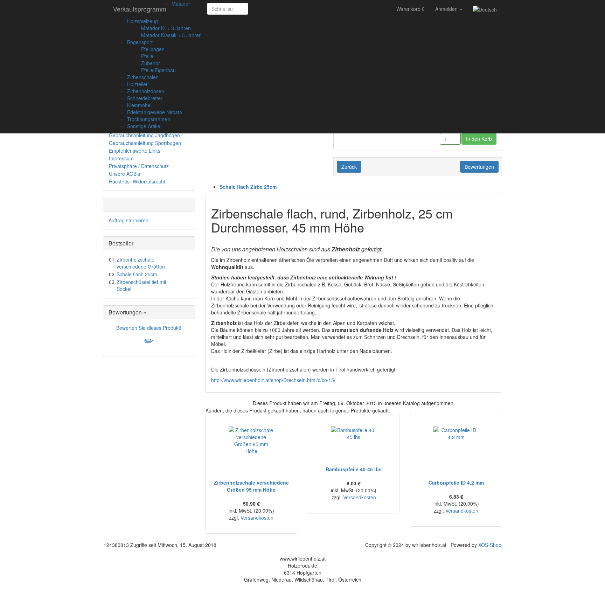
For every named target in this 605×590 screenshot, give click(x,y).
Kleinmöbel (139, 105)
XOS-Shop (489, 544)
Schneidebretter (144, 98)
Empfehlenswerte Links (134, 150)
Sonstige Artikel (144, 126)
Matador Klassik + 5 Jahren (171, 35)
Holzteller (137, 84)
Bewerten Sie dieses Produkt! (148, 327)
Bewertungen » (127, 312)
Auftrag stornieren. (129, 220)
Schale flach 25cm (137, 274)
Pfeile (147, 56)
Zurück (349, 166)
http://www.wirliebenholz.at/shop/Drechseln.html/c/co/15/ (273, 379)
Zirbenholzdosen (145, 91)
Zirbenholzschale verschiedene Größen (141, 263)
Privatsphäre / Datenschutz (139, 165)
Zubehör (150, 63)
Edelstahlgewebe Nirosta (154, 112)
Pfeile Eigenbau (158, 70)
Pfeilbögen (153, 49)
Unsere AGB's (124, 173)
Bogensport (140, 42)
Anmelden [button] (447, 8)
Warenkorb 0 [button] (410, 8)
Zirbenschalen (143, 77)
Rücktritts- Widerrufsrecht (137, 181)
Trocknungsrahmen (148, 119)
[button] (256, 9)
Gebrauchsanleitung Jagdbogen (144, 135)
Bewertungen (479, 166)
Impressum (121, 158)
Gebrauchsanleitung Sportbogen (145, 142)
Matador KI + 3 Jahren (166, 28)
